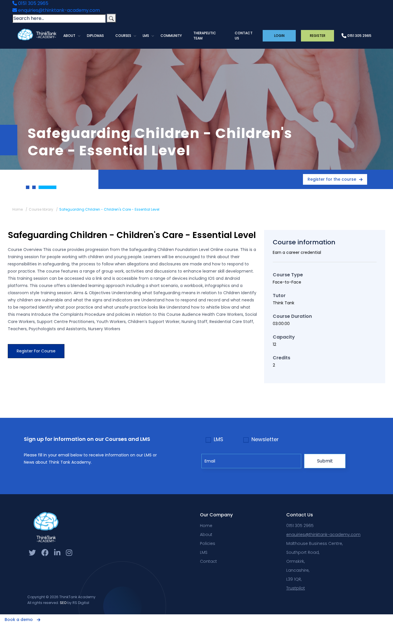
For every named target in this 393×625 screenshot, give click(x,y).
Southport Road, (302, 552)
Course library (41, 209)
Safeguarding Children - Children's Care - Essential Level (109, 209)
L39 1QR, (294, 579)
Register (317, 35)
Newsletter (265, 439)
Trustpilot (295, 588)
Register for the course (332, 179)
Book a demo (19, 619)
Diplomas (95, 35)
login (279, 35)
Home (17, 209)
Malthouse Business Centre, (314, 543)
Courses (123, 35)
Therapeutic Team (204, 36)
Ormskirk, (295, 561)
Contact (208, 561)
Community (171, 35)
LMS (146, 35)
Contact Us (244, 36)
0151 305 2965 (32, 3)
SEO (63, 602)
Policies (207, 543)
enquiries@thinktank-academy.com (58, 10)
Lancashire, (297, 570)
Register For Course (36, 351)
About (69, 35)
